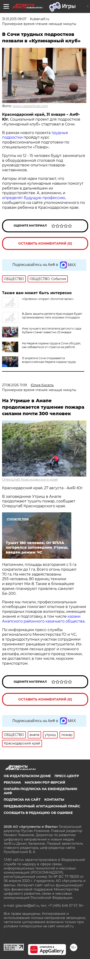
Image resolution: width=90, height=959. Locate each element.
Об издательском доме (27, 776)
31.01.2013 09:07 (14, 19)
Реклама (12, 782)
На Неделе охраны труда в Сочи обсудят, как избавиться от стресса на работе (51, 345)
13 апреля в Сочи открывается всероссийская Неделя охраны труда (49, 360)
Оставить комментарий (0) (45, 243)
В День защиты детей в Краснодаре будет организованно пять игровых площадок (52, 315)
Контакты (54, 799)
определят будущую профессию (33, 198)
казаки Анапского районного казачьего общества (43, 618)
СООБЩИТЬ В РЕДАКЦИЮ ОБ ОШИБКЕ (38, 813)
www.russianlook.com (30, 106)
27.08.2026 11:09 (14, 385)
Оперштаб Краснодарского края (30, 479)
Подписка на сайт (22, 799)
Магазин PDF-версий (45, 782)
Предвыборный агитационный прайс (42, 806)
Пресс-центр (66, 776)
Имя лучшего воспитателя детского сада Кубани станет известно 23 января (51, 330)
